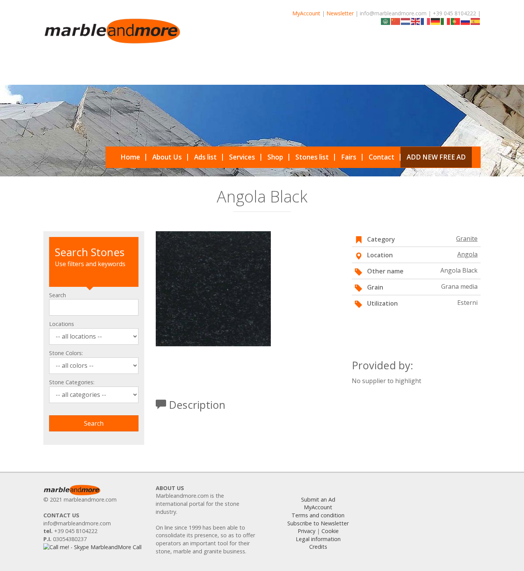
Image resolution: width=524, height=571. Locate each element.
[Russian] (466, 21)
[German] (436, 21)
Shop (275, 157)
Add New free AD (436, 157)
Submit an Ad (318, 499)
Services (242, 157)
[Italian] (446, 21)
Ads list (205, 157)
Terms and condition (318, 515)
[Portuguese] (456, 21)
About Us (167, 157)
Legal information (318, 539)
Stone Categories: (71, 382)
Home (130, 157)
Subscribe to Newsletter (318, 523)
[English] (416, 21)
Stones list (312, 157)
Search (57, 295)
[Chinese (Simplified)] (396, 21)
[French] (426, 21)
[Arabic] (386, 21)
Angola (467, 254)
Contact (381, 157)
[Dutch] (406, 21)
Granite (467, 238)
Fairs (348, 157)
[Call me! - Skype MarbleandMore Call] (92, 546)
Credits (318, 546)
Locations (61, 323)
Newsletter (340, 13)
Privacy (306, 531)
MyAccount (306, 13)
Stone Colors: (66, 353)
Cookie (330, 531)
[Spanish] (476, 21)
